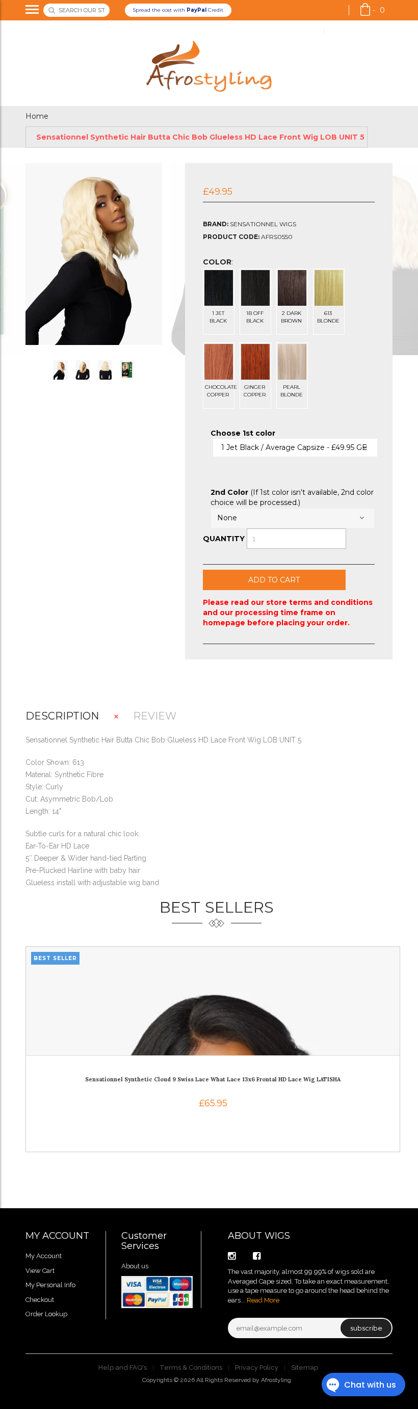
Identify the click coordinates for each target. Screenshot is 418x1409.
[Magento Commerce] (209, 63)
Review (154, 716)
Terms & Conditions (191, 1367)
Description (62, 716)
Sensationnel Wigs (263, 224)
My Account (299, 30)
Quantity (224, 538)
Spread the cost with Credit (178, 10)
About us (134, 1266)
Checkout (39, 1300)
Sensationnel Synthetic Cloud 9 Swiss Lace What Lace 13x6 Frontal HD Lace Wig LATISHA (213, 1079)
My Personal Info (50, 1285)
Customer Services (144, 1241)
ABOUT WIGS (259, 1235)
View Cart (40, 1270)
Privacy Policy (256, 1367)
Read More (263, 1300)
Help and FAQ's (122, 1367)
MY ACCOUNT (57, 1235)
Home (36, 116)
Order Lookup (352, 30)
